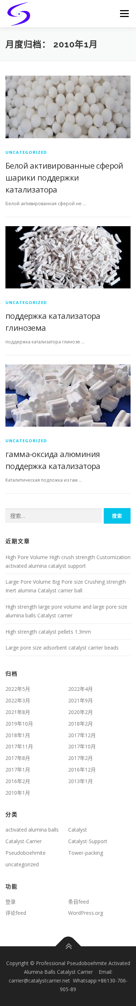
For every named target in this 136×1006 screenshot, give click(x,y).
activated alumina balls (32, 829)
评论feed (15, 912)
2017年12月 (82, 735)
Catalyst (77, 829)
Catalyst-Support (87, 841)
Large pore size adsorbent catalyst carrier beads (62, 647)
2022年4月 (80, 688)
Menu (124, 13)
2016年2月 (17, 781)
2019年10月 (19, 723)
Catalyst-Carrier (23, 841)
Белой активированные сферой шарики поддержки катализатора (64, 177)
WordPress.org (85, 912)
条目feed (78, 901)
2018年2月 (80, 723)
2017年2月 (80, 757)
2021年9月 (80, 700)
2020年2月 (80, 712)
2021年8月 (17, 712)
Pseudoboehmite (25, 852)
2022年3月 (17, 700)
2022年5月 (17, 688)
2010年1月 (17, 792)
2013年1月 (80, 781)
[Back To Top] (68, 946)
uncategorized (26, 152)
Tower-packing (85, 852)
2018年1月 (17, 735)
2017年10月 (82, 746)
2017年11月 (19, 746)
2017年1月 (17, 769)
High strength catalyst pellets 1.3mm (48, 631)
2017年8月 (17, 757)
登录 (10, 901)
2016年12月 (82, 769)
